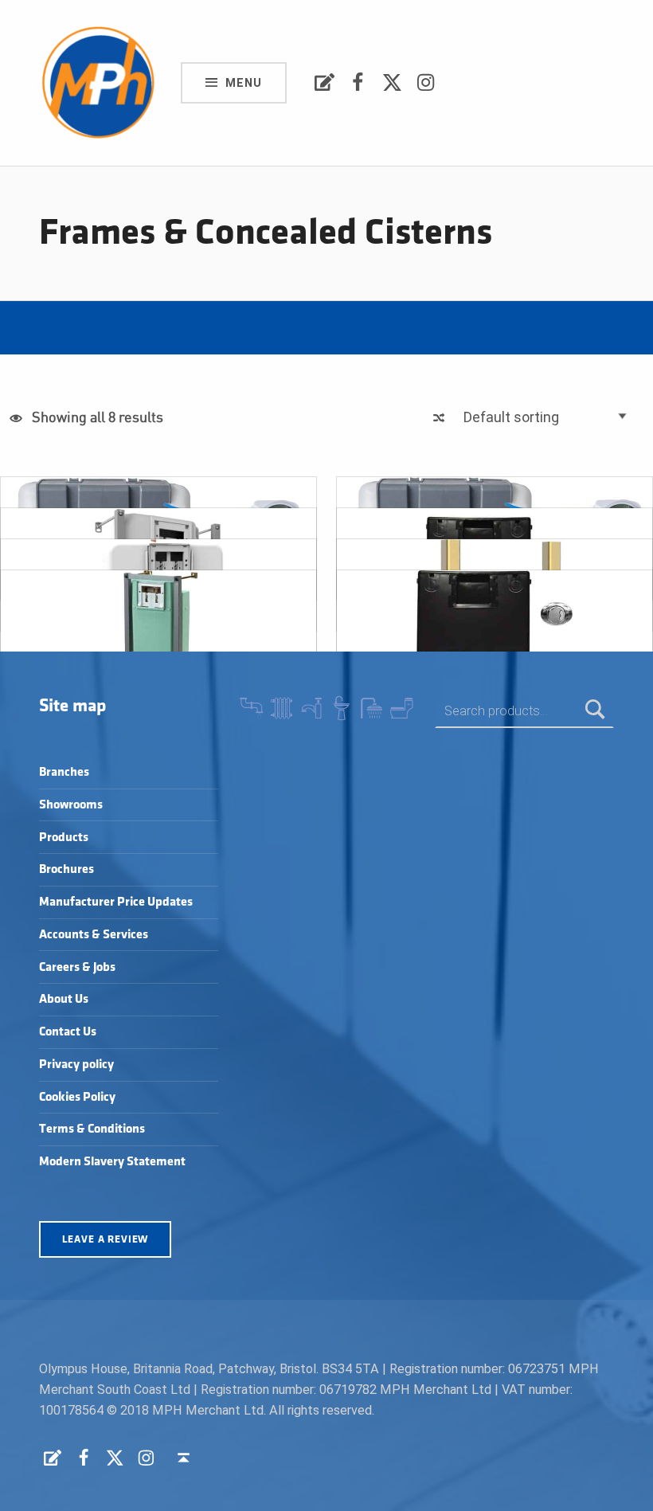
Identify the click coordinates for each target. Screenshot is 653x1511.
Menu (243, 83)
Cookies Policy (77, 1097)
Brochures (66, 869)
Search (595, 711)
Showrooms (71, 805)
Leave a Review (105, 1239)
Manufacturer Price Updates (116, 902)
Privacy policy (76, 1065)
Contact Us (67, 1032)
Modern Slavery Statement (112, 1162)
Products (63, 838)
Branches (64, 772)
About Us (63, 999)
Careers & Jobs (77, 967)
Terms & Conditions (92, 1129)
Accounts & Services (93, 935)
